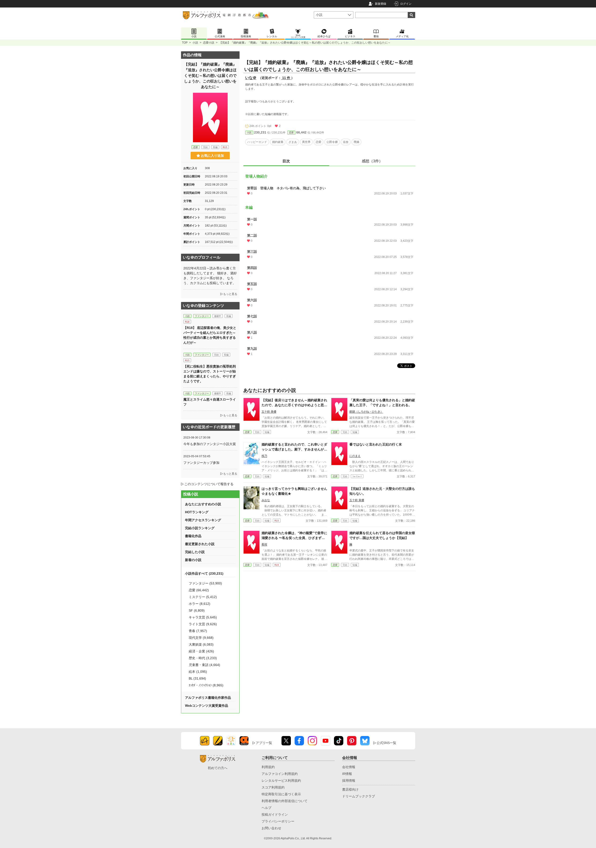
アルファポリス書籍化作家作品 (208, 697)
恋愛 (291, 132)
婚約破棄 (277, 142)
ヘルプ (266, 808)
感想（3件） (372, 161)
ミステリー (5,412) (203, 597)
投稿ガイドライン (275, 814)
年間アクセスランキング (203, 520)
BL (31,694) (197, 678)
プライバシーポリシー (278, 821)
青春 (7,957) (198, 631)
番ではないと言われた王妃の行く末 (375, 444)
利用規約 (268, 767)
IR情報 (347, 774)
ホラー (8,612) (199, 604)
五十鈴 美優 (269, 411)
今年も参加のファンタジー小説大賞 (209, 444)
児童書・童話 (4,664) (204, 665)
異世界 (306, 142)
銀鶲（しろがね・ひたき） (366, 411)
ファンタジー (202, 316)
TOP (185, 42)
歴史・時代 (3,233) (203, 658)
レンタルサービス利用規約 (281, 780)
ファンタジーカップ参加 (201, 463)
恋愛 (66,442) (199, 590)
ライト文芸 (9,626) (203, 624)
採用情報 (348, 780)
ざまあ (293, 142)
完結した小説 (195, 552)
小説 (195, 42)
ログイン (405, 3)
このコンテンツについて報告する (208, 484)
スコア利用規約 (273, 787)
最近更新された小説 (200, 544)
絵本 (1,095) (198, 671)
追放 (345, 142)
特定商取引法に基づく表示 (281, 794)
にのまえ (355, 455)
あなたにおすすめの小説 (203, 504)
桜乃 (264, 455)
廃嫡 (356, 142)
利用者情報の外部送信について (284, 801)
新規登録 (380, 3)
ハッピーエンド (257, 142)
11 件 (286, 78)
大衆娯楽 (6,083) (201, 644)
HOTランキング (196, 512)
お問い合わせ (271, 828)
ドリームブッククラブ (358, 796)
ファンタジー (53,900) (205, 583)
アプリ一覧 (264, 743)
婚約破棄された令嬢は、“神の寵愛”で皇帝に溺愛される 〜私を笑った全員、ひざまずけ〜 (294, 538)
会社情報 (348, 767)
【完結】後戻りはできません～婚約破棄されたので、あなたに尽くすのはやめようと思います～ (294, 405)
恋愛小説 (208, 42)
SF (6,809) (197, 610)
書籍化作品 (193, 536)
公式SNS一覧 (386, 743)
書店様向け (350, 789)
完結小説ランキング (200, 528)
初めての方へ (217, 768)
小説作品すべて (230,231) (204, 573)
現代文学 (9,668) (201, 638)
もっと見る (230, 294)
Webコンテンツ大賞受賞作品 (206, 705)
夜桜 (264, 544)
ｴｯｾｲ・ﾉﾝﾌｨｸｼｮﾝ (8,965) (206, 685)
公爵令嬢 (332, 142)
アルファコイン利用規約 (280, 774)
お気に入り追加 (212, 155)
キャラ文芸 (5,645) (203, 617)
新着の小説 (193, 560)
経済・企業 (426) (201, 651)
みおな (266, 500)
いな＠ (250, 78)
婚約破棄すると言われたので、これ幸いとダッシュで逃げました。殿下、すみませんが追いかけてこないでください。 (294, 449)
